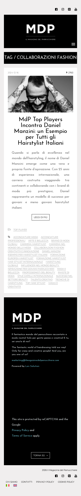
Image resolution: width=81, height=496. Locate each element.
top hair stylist (35, 283)
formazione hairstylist (51, 258)
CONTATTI (26, 481)
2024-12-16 (13, 72)
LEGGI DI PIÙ (40, 217)
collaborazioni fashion (49, 247)
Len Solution (32, 366)
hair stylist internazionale (25, 261)
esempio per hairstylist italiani (27, 254)
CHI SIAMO (11, 481)
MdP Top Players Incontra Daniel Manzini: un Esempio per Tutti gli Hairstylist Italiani (40, 131)
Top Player (20, 229)
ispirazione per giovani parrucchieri (31, 269)
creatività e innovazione (23, 251)
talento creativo (41, 279)
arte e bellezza (38, 240)
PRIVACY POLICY (45, 481)
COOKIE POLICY (66, 481)
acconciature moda (25, 237)
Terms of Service (22, 435)
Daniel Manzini (51, 251)
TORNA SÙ (39, 455)
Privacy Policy (20, 430)
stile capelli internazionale (35, 276)
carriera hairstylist (33, 244)
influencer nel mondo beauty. (40, 265)
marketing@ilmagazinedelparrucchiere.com (35, 360)
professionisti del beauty (38, 272)
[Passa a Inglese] (15, 486)
